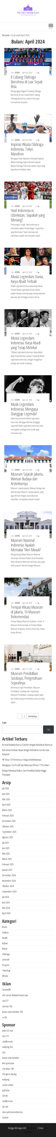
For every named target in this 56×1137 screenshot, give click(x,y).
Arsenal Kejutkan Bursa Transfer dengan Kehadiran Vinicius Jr (27, 744)
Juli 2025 (5, 842)
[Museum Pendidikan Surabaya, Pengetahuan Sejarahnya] (28, 657)
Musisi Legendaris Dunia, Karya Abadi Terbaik (27, 279)
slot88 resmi (7, 1041)
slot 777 (5, 1036)
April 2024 (6, 913)
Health (4, 938)
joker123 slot (7, 1030)
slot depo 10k (8, 1068)
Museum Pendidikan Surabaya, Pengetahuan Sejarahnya (26, 678)
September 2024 (9, 891)
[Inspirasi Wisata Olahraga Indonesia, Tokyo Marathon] (28, 128)
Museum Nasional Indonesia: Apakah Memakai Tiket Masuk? (26, 545)
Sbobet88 (6, 989)
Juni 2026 (5, 794)
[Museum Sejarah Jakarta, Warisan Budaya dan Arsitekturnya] (28, 458)
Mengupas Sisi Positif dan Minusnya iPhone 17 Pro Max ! (25, 765)
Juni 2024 (5, 902)
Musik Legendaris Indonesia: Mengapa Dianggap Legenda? (24, 409)
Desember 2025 (9, 821)
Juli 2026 (5, 788)
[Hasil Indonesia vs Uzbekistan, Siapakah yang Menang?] (28, 194)
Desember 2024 (9, 875)
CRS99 (5, 1096)
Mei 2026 (6, 799)
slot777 (5, 1000)
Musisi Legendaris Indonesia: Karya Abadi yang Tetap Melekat (25, 342)
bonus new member (10, 1057)
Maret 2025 (7, 859)
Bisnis (4, 927)
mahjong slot (7, 1047)
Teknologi (6, 970)
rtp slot (5, 1106)
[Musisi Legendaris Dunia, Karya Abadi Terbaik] (28, 260)
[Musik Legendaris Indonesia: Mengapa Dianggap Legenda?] (28, 388)
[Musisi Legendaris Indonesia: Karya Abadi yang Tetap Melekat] (28, 322)
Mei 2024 (6, 908)
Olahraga (6, 954)
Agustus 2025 (7, 837)
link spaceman (8, 1063)
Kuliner (5, 943)
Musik (4, 948)
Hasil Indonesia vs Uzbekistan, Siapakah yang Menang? (28, 215)
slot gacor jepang (9, 1074)
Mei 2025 (6, 853)
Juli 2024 (5, 897)
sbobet (5, 1117)
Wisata (5, 975)
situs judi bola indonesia (12, 1112)
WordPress (31, 1128)
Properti (5, 965)
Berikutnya (32, 716)
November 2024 (9, 880)
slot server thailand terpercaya (15, 995)
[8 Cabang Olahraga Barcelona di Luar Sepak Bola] (28, 61)
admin (17, 72)
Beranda (5, 35)
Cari (4, 722)
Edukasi (5, 932)
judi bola (5, 1090)
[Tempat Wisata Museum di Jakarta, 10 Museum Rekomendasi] (28, 591)
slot (3, 1052)
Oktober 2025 (8, 826)
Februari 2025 (8, 864)
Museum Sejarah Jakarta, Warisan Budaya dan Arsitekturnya (27, 478)
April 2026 (6, 804)
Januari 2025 (7, 869)
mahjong (5, 1079)
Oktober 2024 (8, 886)
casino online (7, 1085)
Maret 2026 (7, 810)
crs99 (4, 1017)
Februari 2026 (8, 815)
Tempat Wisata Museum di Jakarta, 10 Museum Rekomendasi (27, 611)
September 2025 (9, 831)
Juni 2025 (5, 848)
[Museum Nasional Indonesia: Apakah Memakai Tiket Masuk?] (28, 524)
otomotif (5, 959)
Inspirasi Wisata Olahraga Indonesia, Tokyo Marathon (27, 149)
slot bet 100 (7, 1006)
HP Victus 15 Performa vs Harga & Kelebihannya (21, 759)
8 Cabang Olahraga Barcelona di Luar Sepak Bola (26, 81)
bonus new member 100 (12, 1012)
